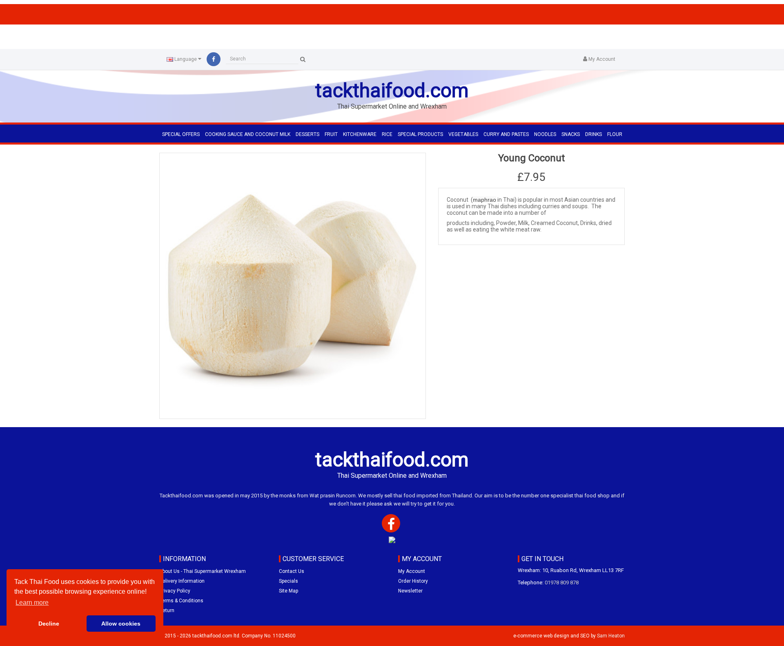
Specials (288, 581)
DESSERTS (307, 134)
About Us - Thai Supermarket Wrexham (202, 571)
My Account (411, 571)
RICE (387, 134)
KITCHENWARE (359, 134)
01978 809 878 (562, 582)
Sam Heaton (611, 636)
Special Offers (181, 134)
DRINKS (593, 134)
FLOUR (614, 134)
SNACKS (570, 134)
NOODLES (545, 134)
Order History (413, 581)
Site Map (288, 591)
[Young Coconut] (292, 286)
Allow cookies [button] (120, 623)
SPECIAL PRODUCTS (420, 134)
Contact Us (291, 571)
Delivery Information (182, 581)
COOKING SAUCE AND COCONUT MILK (247, 134)
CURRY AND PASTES (506, 134)
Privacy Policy (174, 591)
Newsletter (410, 591)
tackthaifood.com (392, 90)
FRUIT (331, 134)
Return (166, 610)
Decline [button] (48, 623)
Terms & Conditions (181, 601)
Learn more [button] (32, 602)
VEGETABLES (463, 134)
